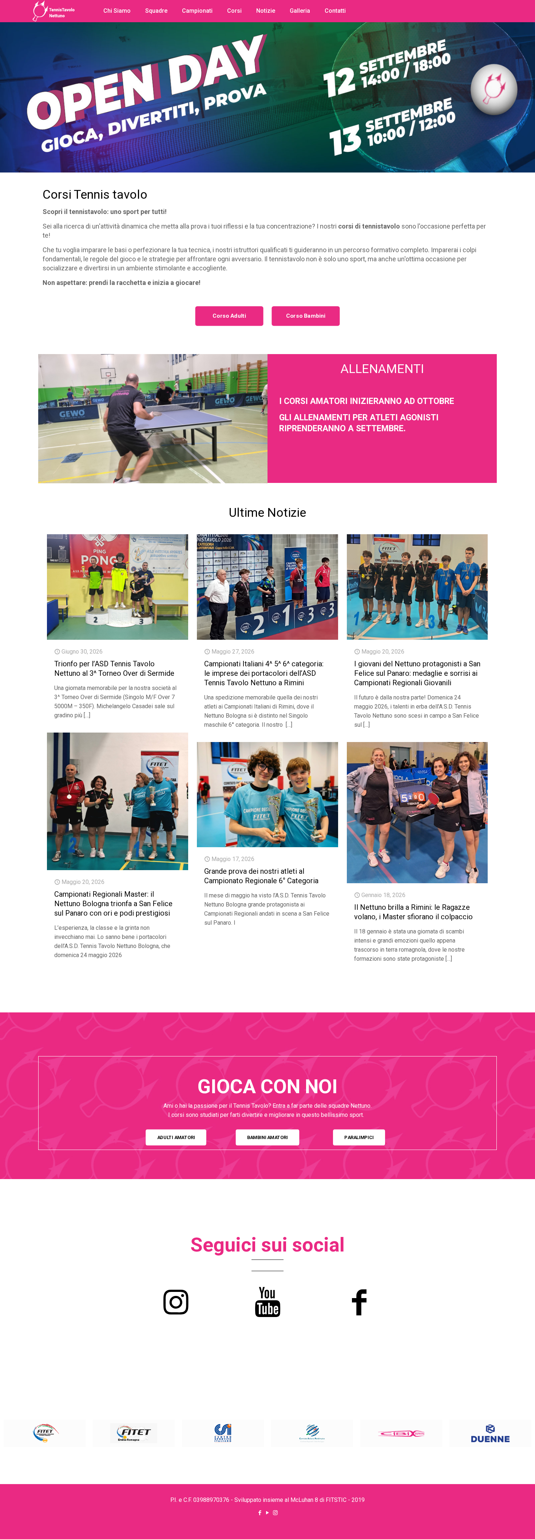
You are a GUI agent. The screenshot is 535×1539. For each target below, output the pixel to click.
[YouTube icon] (267, 1513)
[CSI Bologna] (222, 1433)
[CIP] (312, 1433)
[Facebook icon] (260, 1513)
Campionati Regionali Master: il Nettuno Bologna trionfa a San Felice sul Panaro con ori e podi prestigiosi (113, 903)
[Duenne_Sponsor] (490, 1433)
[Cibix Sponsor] (401, 1433)
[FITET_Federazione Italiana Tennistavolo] (44, 1433)
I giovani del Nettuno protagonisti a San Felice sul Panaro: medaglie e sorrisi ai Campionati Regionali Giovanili (417, 673)
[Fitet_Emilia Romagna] (133, 1433)
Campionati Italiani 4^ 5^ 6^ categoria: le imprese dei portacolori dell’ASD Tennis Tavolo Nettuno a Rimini (264, 673)
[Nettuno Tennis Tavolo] (53, 40)
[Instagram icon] (275, 1513)
